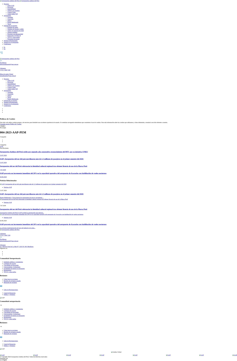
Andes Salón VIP (12, 14)
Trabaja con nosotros (13, 10)
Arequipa (10, 17)
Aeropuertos (7, 15)
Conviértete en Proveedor (11, 265)
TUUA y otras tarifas (13, 37)
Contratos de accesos (10, 263)
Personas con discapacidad (15, 34)
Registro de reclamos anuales (12, 281)
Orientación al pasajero (10, 25)
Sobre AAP (10, 5)
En (4, 49)
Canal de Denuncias (9, 293)
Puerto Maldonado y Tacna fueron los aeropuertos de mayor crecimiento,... (22, 197)
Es (4, 47)
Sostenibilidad (11, 9)
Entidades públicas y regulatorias (13, 262)
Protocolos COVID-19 (14, 35)
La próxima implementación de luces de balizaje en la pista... (17, 228)
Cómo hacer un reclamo (11, 279)
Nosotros (6, 4)
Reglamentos (7, 270)
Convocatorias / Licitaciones (12, 267)
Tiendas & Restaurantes (10, 40)
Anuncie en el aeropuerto (11, 42)
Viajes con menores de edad (15, 30)
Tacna (9, 24)
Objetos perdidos (12, 32)
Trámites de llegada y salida (15, 29)
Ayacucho (10, 19)
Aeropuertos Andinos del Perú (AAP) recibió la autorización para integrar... (22, 213)
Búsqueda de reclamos (10, 282)
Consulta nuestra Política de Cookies (10, 124)
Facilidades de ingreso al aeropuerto (14, 268)
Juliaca (9, 20)
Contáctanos (7, 44)
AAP (1, 146)
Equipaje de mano (12, 27)
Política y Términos (9, 294)
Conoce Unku (11, 12)
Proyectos (10, 7)
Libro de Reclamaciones (11, 290)
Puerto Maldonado (12, 22)
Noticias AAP (8, 187)
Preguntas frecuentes (13, 39)
